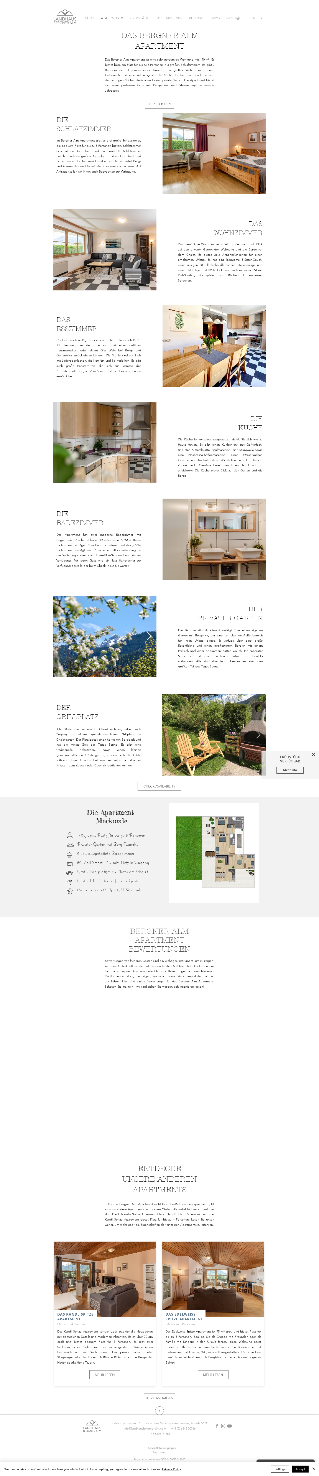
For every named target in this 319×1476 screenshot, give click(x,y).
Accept (300, 1469)
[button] (313, 754)
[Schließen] (313, 1469)
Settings (280, 1469)
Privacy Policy (171, 1469)
